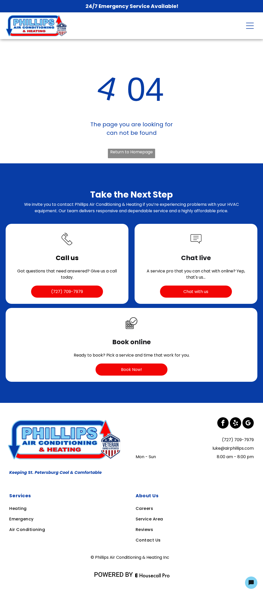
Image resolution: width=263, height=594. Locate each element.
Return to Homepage (131, 152)
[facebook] (223, 423)
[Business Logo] (66, 420)
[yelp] (235, 423)
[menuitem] (68, 495)
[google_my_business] (248, 423)
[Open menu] (250, 26)
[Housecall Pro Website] (152, 575)
